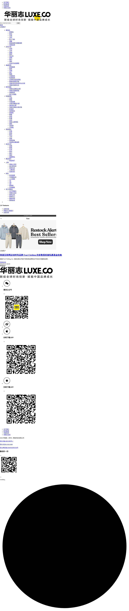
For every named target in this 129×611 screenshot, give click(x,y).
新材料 (11, 185)
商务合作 (12, 194)
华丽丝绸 (12, 45)
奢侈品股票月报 (14, 81)
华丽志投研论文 (14, 85)
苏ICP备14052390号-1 (6, 441)
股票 (10, 74)
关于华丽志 (9, 189)
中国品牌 (12, 101)
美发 (10, 138)
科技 (7, 173)
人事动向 (12, 169)
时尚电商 (12, 175)
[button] (7, 286)
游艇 (10, 41)
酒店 (10, 155)
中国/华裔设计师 (14, 103)
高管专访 (12, 168)
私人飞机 (12, 39)
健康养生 (12, 157)
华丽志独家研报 (14, 90)
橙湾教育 (6, 4)
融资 (10, 69)
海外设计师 (12, 105)
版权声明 (12, 198)
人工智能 (12, 179)
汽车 (10, 37)
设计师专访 (12, 166)
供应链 (11, 125)
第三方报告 (12, 94)
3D (10, 180)
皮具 (10, 116)
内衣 (10, 120)
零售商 (11, 112)
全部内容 (6, 209)
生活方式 (8, 144)
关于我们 (6, 2)
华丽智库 (6, 6)
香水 (10, 135)
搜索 (18, 23)
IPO (10, 72)
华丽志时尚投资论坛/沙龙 (17, 83)
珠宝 (10, 34)
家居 (10, 147)
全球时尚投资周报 (15, 79)
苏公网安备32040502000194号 (9, 447)
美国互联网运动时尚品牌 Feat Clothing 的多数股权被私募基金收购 (31, 255)
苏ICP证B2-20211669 (6, 444)
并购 (10, 70)
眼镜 (10, 114)
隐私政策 (12, 200)
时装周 (11, 109)
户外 (10, 50)
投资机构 (12, 77)
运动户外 (8, 46)
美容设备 (12, 140)
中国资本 (12, 76)
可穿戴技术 (12, 177)
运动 (10, 48)
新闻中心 (12, 196)
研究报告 (8, 87)
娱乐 (10, 151)
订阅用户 (3, 27)
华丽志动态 (7, 8)
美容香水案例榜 (14, 142)
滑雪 (10, 57)
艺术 (10, 149)
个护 (10, 136)
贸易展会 (12, 111)
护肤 (10, 131)
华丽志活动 (12, 193)
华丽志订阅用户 (8, 210)
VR (10, 184)
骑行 (10, 59)
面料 (10, 123)
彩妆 (10, 133)
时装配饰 (8, 96)
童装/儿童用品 (13, 122)
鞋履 (10, 118)
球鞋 (10, 61)
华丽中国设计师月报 (15, 107)
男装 (10, 100)
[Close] (4, 341)
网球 (10, 54)
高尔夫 (11, 56)
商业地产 (8, 158)
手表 (10, 35)
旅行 (10, 153)
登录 (1, 25)
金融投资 (8, 65)
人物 (7, 162)
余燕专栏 (12, 171)
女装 (10, 98)
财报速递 (12, 67)
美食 (10, 146)
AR (10, 182)
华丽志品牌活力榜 (15, 88)
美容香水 (8, 129)
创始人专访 (12, 164)
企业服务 (12, 187)
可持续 (11, 127)
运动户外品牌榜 (14, 63)
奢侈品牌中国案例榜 (15, 43)
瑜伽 (10, 52)
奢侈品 (8, 30)
